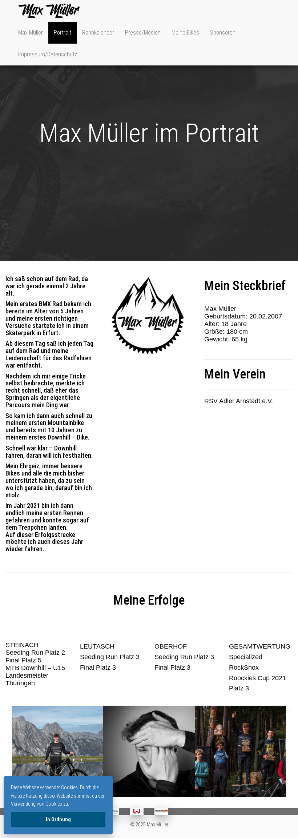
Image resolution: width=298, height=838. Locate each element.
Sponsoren (222, 32)
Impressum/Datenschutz (47, 54)
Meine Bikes (185, 32)
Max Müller (30, 32)
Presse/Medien (143, 32)
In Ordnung (58, 819)
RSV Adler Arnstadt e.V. (238, 401)
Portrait (62, 32)
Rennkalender (98, 32)
